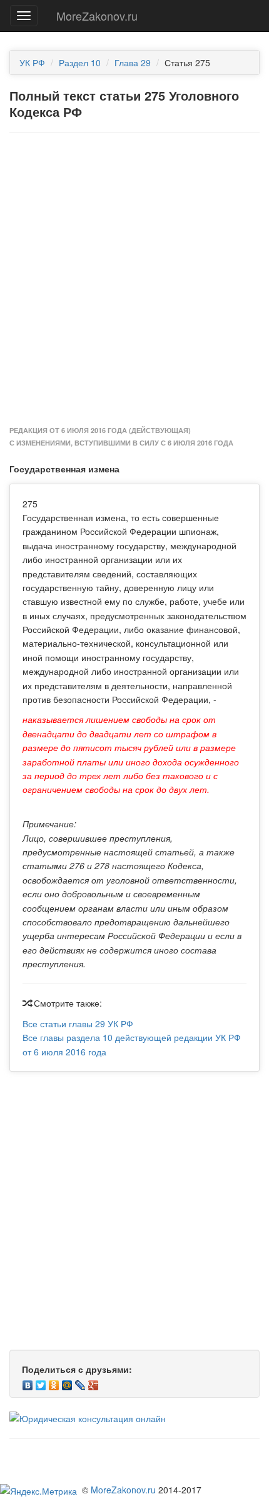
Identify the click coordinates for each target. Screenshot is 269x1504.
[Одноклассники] (54, 1382)
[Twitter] (41, 1382)
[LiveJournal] (80, 1382)
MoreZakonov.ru (97, 15)
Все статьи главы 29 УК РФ (78, 1023)
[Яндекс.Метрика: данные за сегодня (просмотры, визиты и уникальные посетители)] (38, 1491)
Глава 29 (132, 62)
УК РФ (32, 62)
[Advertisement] (134, 280)
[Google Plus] (93, 1382)
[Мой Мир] (67, 1382)
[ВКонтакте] (27, 1382)
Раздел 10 (80, 62)
